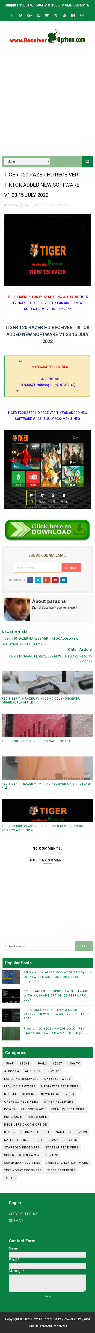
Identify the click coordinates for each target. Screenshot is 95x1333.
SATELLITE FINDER (18, 1140)
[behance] (73, 15)
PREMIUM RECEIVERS (67, 1109)
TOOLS (9, 1178)
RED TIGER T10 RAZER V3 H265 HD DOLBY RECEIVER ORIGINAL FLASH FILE (41, 700)
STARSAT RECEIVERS (61, 1147)
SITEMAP (16, 1220)
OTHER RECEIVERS (59, 1101)
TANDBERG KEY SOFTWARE (67, 1162)
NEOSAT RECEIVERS (19, 1094)
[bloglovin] (47, 15)
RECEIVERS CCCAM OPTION (25, 1124)
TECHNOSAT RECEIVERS (23, 1170)
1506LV (41, 1063)
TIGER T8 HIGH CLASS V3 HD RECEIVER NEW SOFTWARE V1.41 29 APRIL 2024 (43, 828)
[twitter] (20, 15)
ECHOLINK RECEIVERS (21, 1078)
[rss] (38, 15)
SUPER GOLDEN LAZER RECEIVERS (31, 1155)
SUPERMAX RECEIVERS (22, 1162)
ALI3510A (11, 1071)
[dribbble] (55, 15)
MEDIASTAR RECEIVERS (59, 1086)
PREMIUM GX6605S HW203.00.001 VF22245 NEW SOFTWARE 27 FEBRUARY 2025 (56, 1014)
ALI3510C (32, 1071)
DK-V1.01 (53, 1071)
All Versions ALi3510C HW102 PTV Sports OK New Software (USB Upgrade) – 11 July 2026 (58, 976)
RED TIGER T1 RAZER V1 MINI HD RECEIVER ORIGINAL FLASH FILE (46, 785)
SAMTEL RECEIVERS (71, 1132)
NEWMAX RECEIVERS (57, 1094)
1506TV (74, 1063)
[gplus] (29, 15)
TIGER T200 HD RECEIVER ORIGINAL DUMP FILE (36, 741)
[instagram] (82, 15)
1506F (9, 1063)
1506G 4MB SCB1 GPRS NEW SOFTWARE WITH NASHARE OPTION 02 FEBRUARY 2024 (56, 995)
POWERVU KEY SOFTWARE (24, 1109)
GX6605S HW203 (57, 1078)
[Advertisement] (47, 101)
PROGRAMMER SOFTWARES (25, 1117)
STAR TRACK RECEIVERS (58, 1140)
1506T (57, 1063)
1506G (25, 1063)
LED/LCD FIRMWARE (20, 1086)
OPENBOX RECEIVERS (21, 1101)
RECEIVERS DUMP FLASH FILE (27, 1132)
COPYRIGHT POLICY (23, 1214)
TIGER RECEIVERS (58, 205)
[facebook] (12, 15)
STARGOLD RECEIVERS (22, 1147)
